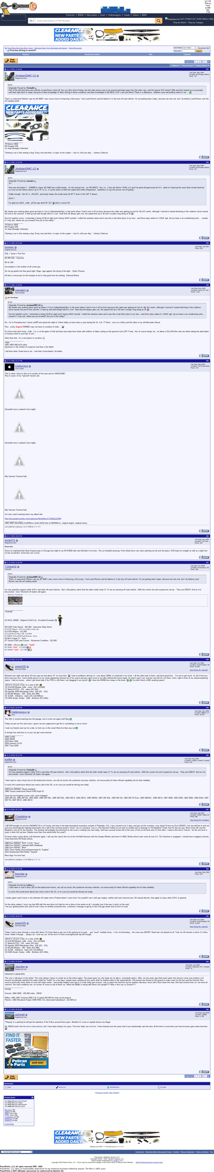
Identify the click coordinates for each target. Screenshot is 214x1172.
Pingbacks (8, 1119)
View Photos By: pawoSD (199, 670)
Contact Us (140, 1152)
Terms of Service (202, 1152)
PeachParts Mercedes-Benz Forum (20, 48)
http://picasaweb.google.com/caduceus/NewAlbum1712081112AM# (33, 519)
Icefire (8, 759)
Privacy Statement (187, 1152)
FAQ (150, 54)
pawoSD (20, 666)
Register (26, 54)
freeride (20, 873)
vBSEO (116, 1161)
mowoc (9, 247)
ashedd (20, 1014)
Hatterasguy (19, 712)
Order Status (202, 18)
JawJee (20, 966)
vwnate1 (20, 290)
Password (177, 51)
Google (163, 1087)
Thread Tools (187, 65)
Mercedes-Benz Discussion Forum (159, 1152)
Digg (9, 1087)
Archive (176, 1152)
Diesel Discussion (75, 48)
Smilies (7, 1112)
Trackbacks (9, 1117)
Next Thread (113, 1093)
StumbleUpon (114, 1087)
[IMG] (7, 1113)
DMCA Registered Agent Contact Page (149, 1162)
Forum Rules (9, 1124)
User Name (178, 48)
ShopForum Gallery (92, 54)
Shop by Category (195, 22)
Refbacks (8, 1120)
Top (211, 1152)
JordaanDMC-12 (25, 75)
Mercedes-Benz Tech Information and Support (51, 48)
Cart (182, 18)
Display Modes (201, 65)
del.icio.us (62, 1087)
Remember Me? (204, 48)
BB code (8, 1110)
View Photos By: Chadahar (199, 820)
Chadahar (21, 816)
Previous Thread (102, 1093)
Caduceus (21, 366)
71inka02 (10, 566)
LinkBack (174, 65)
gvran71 (10, 540)
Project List (190, 18)
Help (211, 18)
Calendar (187, 54)
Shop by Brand (179, 22)
